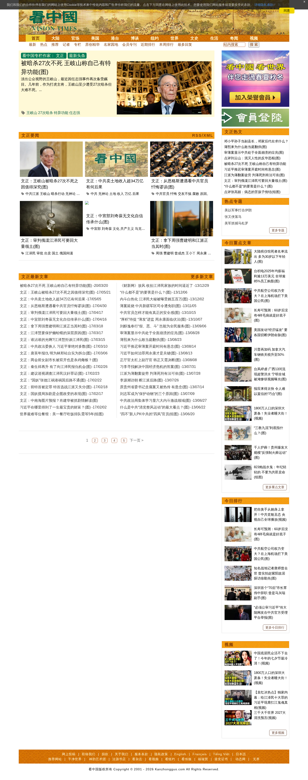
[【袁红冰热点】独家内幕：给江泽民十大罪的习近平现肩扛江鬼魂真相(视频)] (238, 692)
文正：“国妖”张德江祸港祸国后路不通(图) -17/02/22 (61, 380)
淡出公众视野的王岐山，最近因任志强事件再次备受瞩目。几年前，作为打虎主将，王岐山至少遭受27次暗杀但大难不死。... (66, 84)
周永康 (202, 253)
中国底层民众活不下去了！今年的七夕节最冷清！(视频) (271, 658)
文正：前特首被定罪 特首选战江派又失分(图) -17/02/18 (64, 387)
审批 (40, 253)
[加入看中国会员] (255, 53)
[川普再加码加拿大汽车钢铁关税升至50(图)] (238, 349)
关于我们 (121, 754)
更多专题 (278, 230)
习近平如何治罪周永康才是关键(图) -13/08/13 (156, 353)
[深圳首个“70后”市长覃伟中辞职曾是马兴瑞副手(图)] (238, 588)
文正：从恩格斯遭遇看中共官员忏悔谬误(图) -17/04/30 (63, 306)
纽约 (155, 38)
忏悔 (173, 194)
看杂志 (137, 759)
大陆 (55, 38)
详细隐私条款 (263, 5)
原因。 (205, 194)
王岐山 (31, 113)
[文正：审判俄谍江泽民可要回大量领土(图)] (51, 203)
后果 (135, 194)
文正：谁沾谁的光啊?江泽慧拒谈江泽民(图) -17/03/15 (62, 340)
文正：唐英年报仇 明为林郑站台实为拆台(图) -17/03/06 (64, 353)
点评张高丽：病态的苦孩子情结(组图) (252, 192)
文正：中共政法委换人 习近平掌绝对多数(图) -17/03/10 (64, 346)
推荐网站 (55, 759)
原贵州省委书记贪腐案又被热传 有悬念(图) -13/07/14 (162, 387)
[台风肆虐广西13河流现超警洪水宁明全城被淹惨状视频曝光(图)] (238, 369)
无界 (256, 759)
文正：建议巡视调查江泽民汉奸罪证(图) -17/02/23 (59, 373)
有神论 (81, 194)
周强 (159, 253)
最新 (32, 44)
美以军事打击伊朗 (238, 210)
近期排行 (148, 44)
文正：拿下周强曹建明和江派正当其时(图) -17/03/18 (61, 326)
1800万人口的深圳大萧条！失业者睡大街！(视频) (271, 413)
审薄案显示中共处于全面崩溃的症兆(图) (254, 152)
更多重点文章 (274, 487)
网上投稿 (69, 754)
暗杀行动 (57, 194)
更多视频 (278, 732)
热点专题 (234, 201)
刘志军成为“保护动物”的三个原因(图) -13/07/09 (157, 394)
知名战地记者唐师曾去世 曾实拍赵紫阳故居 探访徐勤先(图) (271, 573)
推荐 (55, 44)
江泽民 (30, 253)
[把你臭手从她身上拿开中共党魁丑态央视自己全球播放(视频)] (238, 509)
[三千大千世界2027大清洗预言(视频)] (238, 712)
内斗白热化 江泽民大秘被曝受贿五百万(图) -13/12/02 (162, 299)
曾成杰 (180, 253)
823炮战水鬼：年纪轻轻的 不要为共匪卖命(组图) (270, 472)
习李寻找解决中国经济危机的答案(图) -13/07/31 (158, 367)
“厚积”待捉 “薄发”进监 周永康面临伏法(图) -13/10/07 (161, 319)
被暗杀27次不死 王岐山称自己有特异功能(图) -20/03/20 (64, 285)
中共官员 (162, 194)
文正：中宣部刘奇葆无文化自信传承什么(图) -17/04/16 (63, 319)
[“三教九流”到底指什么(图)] (238, 428)
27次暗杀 (45, 113)
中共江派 (32, 194)
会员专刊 (129, 44)
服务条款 (141, 754)
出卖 (47, 253)
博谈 (135, 38)
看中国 (56, 20)
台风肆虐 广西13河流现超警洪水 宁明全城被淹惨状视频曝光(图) (270, 374)
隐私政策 (161, 754)
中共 (94, 194)
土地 (112, 194)
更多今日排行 (274, 627)
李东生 (213, 253)
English (180, 754)
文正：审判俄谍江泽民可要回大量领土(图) (255, 180)
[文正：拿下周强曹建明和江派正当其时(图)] (181, 203)
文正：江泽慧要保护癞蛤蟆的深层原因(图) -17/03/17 (61, 333)
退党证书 (221, 759)
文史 (194, 38)
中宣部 (96, 228)
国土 (55, 253)
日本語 (241, 754)
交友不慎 (184, 194)
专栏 (77, 44)
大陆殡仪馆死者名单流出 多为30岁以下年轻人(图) (271, 256)
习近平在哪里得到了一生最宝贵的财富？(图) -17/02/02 (63, 407)
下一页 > (136, 440)
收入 (120, 194)
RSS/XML (202, 135)
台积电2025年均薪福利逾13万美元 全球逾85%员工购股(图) (269, 276)
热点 (43, 44)
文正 (60, 55)
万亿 (128, 194)
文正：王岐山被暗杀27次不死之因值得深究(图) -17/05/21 (65, 292)
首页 (36, 38)
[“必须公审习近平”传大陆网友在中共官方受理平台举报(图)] (238, 607)
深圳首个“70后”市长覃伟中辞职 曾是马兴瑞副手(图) (270, 593)
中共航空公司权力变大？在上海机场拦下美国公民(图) (271, 296)
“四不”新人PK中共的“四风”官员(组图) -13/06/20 (157, 414)
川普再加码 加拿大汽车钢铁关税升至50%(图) (269, 354)
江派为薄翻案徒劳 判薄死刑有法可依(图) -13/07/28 (160, 373)
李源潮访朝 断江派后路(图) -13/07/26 (149, 380)
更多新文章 (202, 276)
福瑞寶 (203, 759)
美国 (95, 38)
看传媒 (187, 759)
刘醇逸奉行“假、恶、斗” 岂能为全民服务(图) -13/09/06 (163, 326)
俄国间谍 (66, 253)
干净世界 (75, 759)
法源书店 (119, 759)
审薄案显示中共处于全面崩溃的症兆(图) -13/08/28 (160, 333)
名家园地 (111, 44)
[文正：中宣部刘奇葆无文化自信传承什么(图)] (116, 203)
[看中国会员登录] (255, 118)
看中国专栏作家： (38, 55)
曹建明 (168, 253)
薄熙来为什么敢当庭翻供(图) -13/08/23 (151, 340)
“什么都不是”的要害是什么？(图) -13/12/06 (153, 292)
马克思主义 (143, 228)
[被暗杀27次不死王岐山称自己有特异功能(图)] (164, 64)
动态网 (240, 759)
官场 (75, 38)
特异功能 (61, 113)
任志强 (74, 113)
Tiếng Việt (221, 754)
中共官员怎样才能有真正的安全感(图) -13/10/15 (158, 313)
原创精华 (92, 44)
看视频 (154, 759)
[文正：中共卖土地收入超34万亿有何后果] (116, 144)
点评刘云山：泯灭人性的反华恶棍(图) (252, 158)
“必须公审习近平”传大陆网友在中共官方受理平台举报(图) (271, 612)
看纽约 (170, 759)
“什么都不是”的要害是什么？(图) (248, 186)
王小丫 (191, 253)
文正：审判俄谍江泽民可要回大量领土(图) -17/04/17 (61, 313)
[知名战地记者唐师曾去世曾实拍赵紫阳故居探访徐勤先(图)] (238, 568)
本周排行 (166, 44)
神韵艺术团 (97, 759)
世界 (174, 38)
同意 (287, 10)
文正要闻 (30, 135)
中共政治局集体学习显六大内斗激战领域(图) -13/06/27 (163, 400)
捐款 (105, 754)
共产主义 (127, 228)
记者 (66, 44)
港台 (115, 38)
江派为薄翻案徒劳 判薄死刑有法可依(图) (254, 175)
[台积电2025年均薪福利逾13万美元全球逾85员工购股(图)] (238, 271)
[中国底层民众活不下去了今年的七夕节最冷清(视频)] (238, 653)
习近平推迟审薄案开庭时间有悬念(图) (252, 169)
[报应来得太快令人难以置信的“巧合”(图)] (238, 388)
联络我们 (88, 754)
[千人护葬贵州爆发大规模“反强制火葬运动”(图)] (238, 447)
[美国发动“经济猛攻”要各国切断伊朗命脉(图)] (238, 330)
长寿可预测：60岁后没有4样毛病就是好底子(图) (271, 315)
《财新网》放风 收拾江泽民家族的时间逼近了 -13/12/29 (164, 285)
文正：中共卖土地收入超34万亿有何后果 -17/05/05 (60, 299)
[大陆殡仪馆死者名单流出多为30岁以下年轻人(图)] (238, 251)
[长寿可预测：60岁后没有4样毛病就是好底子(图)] (238, 310)
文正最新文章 (34, 276)
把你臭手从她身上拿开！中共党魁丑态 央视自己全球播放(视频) (270, 514)
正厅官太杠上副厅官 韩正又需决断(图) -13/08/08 (158, 360)
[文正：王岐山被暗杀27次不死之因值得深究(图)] (51, 144)
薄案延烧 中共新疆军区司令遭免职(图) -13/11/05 (158, 306)
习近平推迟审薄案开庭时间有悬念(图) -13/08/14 (158, 346)
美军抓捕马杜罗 (236, 223)
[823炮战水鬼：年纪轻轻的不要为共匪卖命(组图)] (238, 467)
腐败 (195, 194)
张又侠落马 (233, 217)
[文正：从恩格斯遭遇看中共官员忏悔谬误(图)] (181, 144)
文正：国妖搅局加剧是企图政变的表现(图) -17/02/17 (61, 394)
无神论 (70, 194)
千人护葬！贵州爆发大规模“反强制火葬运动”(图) (271, 452)
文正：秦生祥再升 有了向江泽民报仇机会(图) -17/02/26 (64, 367)
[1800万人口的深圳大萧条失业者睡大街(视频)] (238, 408)
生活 (214, 38)
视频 (254, 38)
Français (200, 754)
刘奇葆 (107, 228)
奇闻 (234, 38)
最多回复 (185, 44)
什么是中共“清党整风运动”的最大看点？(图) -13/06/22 (162, 407)
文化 (116, 228)
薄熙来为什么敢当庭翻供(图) (245, 147)
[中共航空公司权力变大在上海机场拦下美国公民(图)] (238, 290)
